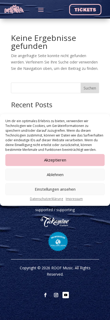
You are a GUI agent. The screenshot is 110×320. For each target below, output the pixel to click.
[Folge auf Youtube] (65, 295)
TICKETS (84, 10)
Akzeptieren (55, 160)
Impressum (74, 199)
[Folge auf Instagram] (56, 295)
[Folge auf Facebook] (45, 295)
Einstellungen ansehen (55, 189)
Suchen (90, 88)
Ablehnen (55, 174)
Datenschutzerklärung (46, 199)
